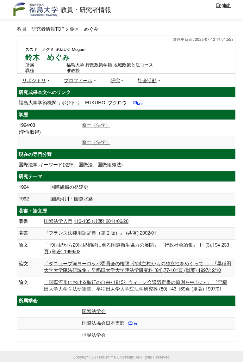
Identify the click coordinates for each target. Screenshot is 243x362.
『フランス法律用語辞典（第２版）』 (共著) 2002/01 (100, 232)
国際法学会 (94, 311)
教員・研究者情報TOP (41, 28)
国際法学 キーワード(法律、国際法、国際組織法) (71, 164)
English (223, 5)
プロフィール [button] (78, 80)
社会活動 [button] (147, 80)
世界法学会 (94, 334)
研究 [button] (115, 80)
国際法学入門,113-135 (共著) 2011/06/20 (86, 221)
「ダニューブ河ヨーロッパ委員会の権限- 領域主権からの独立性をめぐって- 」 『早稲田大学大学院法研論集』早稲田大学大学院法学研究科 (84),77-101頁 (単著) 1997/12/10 (137, 266)
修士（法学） (96, 124)
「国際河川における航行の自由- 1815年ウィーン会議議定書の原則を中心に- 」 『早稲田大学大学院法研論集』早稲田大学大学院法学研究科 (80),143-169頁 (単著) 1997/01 (135, 285)
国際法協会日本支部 (103, 322)
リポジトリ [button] (34, 80)
